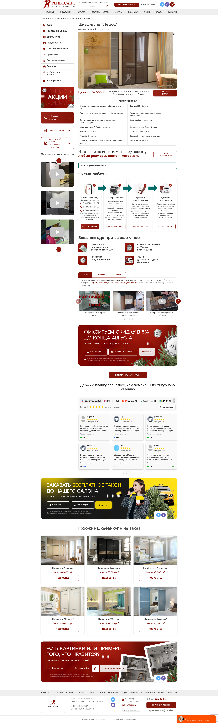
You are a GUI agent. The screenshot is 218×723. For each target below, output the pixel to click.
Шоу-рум (118, 12)
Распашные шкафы (57, 31)
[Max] (167, 4)
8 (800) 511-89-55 (149, 5)
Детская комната (56, 60)
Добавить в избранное (131, 711)
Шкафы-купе (58, 19)
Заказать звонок (127, 5)
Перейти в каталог (166, 226)
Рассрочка (133, 12)
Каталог (81, 12)
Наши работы (54, 80)
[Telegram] (162, 4)
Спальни (51, 66)
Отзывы (159, 12)
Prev (59, 160)
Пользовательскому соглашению (119, 360)
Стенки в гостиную (57, 49)
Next (59, 249)
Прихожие (52, 54)
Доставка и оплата (100, 12)
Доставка (101, 275)
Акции (147, 12)
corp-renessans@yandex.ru (161, 710)
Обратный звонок (161, 705)
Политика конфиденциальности (95, 719)
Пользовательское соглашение (123, 719)
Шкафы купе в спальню (79, 19)
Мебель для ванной (53, 73)
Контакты (172, 12)
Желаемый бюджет (124, 352)
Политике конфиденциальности (97, 360)
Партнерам (150, 693)
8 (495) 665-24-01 (149, 2)
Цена (85, 275)
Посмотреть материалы (127, 375)
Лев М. (123, 446)
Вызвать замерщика (115, 226)
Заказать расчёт (165, 93)
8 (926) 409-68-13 (149, 8)
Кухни (50, 25)
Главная (50, 12)
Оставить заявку (89, 226)
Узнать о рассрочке (140, 226)
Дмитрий (91, 446)
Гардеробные (54, 43)
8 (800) (156, 699)
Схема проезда (129, 705)
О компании (65, 12)
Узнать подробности (165, 154)
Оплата (118, 275)
